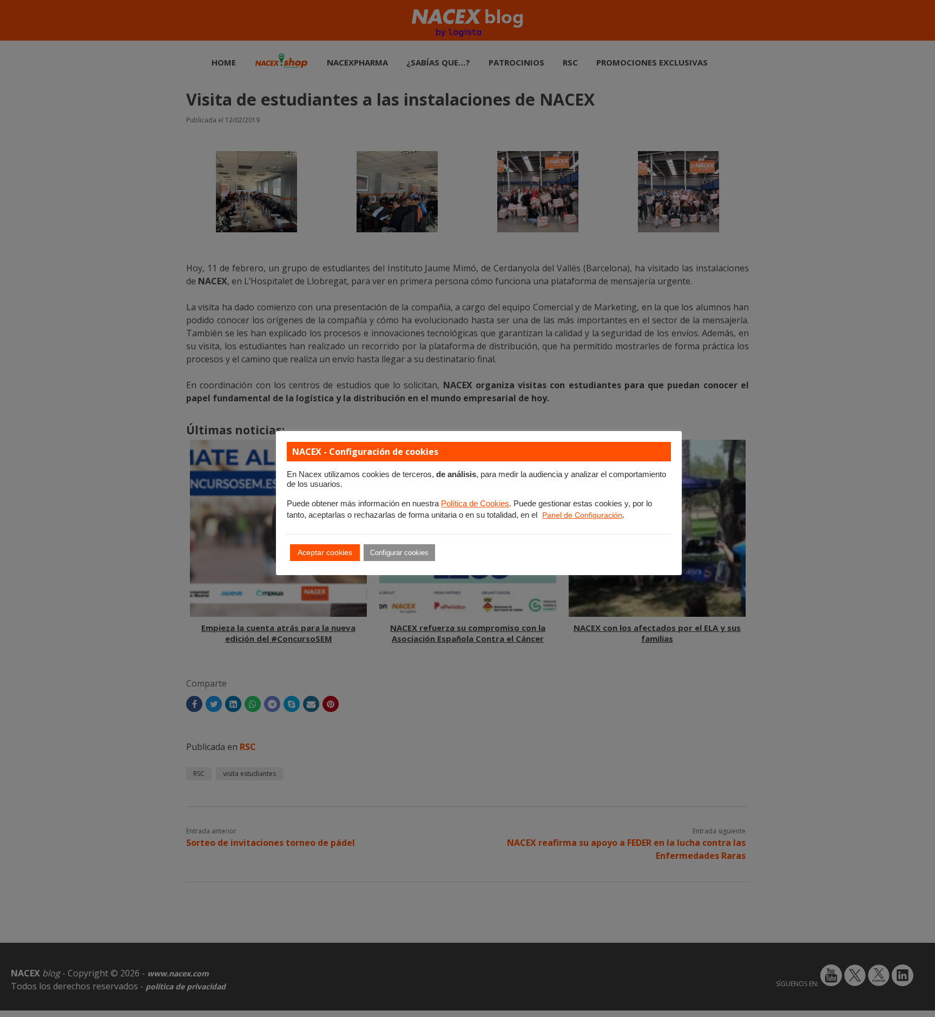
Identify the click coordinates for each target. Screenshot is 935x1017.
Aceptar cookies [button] (325, 552)
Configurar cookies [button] (399, 553)
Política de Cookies (475, 503)
